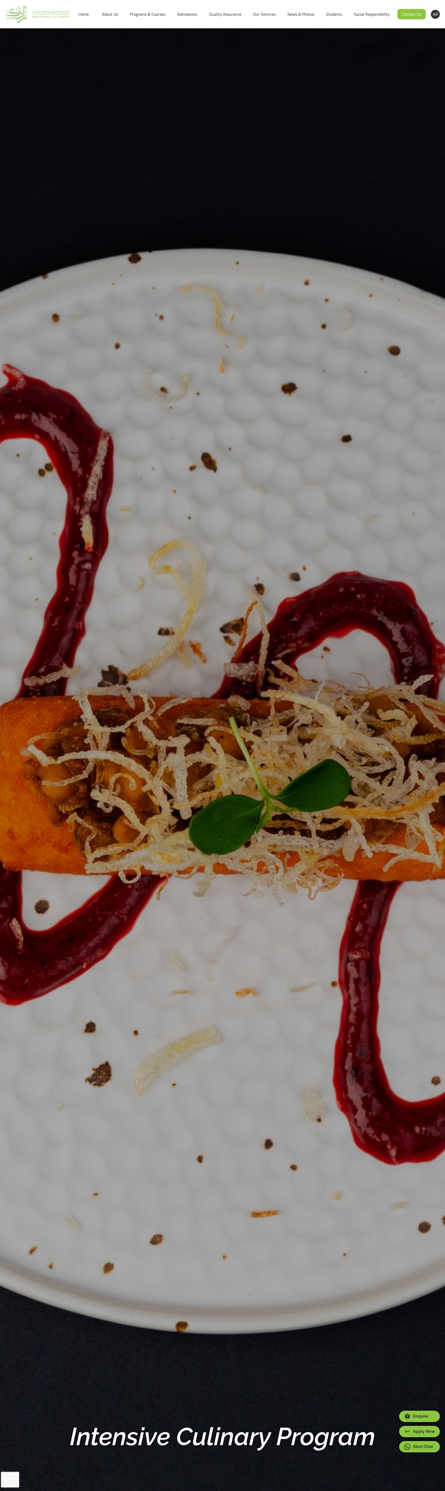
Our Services (264, 14)
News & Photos (300, 14)
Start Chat (423, 1446)
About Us (110, 14)
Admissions (187, 14)
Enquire (421, 1416)
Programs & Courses (147, 14)
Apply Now (424, 1431)
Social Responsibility (372, 14)
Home (84, 14)
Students (334, 14)
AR (435, 14)
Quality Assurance (225, 14)
